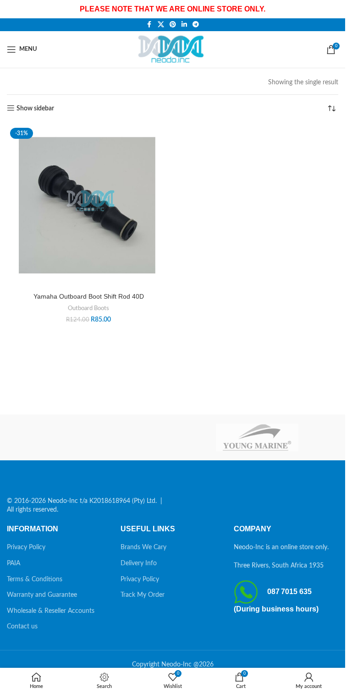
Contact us (22, 626)
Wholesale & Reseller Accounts (50, 611)
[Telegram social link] (196, 24)
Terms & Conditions (34, 579)
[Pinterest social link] (173, 24)
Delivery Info (139, 563)
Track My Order (143, 595)
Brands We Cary (143, 547)
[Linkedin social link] (184, 24)
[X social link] (161, 24)
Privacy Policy (26, 547)
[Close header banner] (333, 9)
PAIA (13, 563)
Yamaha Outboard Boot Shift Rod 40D (88, 296)
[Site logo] (173, 49)
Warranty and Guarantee (42, 595)
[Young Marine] (257, 437)
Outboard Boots (88, 308)
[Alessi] (88, 437)
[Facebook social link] (149, 24)
